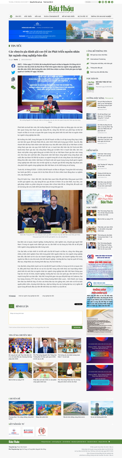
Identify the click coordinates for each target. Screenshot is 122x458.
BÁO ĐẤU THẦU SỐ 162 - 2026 (104, 83)
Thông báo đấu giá (96, 68)
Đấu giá (38, 16)
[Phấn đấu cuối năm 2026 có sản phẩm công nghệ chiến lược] (45, 370)
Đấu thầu (28, 16)
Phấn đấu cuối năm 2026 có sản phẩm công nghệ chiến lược (44, 380)
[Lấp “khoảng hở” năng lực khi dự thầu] (91, 167)
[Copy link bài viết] (13, 79)
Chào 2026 (94, 417)
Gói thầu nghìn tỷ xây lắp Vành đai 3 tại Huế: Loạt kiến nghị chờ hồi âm (105, 139)
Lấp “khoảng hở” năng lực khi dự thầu (105, 165)
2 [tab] (108, 398)
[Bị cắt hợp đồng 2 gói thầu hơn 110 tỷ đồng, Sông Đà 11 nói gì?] (91, 116)
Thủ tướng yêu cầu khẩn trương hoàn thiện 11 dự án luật (69, 356)
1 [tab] (107, 398)
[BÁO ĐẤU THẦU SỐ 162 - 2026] (90, 87)
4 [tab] (111, 398)
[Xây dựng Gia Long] (28, 431)
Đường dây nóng (95, 98)
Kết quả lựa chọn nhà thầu (98, 55)
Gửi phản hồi (110, 98)
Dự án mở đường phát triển (44, 417)
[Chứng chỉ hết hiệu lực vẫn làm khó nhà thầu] (91, 175)
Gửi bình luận (77, 327)
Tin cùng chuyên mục (20, 335)
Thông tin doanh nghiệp (101, 16)
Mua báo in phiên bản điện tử (79, 441)
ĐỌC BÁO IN (92, 78)
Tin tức (18, 16)
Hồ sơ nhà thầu (68, 16)
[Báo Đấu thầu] (14, 441)
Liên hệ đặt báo (66, 441)
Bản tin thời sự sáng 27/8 (16, 380)
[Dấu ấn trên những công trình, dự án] (21, 408)
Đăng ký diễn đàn (103, 441)
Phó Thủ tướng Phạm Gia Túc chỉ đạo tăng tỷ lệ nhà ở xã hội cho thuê (69, 380)
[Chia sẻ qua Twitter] (13, 73)
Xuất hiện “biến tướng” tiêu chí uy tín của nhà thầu (104, 155)
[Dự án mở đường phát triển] (48, 408)
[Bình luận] (13, 86)
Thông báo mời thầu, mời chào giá (101, 63)
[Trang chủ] (11, 16)
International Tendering (97, 59)
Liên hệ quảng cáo (56, 441)
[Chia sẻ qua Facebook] (13, 66)
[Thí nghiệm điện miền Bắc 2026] (14, 431)
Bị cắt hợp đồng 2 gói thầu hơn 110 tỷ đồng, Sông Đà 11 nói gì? (104, 116)
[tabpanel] (21, 409)
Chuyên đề (14, 398)
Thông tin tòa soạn (46, 441)
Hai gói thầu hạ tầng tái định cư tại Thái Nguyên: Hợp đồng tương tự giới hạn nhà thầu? (105, 104)
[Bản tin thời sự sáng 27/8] (20, 370)
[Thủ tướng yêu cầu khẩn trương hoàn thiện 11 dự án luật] (69, 345)
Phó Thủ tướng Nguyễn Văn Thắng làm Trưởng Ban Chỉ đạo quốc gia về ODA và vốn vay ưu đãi (45, 357)
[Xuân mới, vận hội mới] (75, 408)
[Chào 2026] (103, 408)
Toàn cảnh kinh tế (51, 16)
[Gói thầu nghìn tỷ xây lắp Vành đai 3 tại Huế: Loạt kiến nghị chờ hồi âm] (91, 139)
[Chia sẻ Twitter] (106, 2)
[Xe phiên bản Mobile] (109, 2)
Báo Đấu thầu (61, 9)
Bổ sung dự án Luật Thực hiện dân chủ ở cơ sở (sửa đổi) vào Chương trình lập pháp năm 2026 (20, 357)
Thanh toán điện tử (48, 2)
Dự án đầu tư (83, 16)
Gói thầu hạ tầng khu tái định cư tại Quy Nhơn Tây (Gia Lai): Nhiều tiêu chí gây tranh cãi (105, 127)
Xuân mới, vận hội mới (70, 417)
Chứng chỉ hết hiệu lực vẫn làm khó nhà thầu (104, 174)
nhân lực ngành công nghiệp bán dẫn (29, 296)
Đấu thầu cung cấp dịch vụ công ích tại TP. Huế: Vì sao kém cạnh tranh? (105, 184)
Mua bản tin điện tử (92, 441)
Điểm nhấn (92, 150)
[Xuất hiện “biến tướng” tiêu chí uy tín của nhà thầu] (91, 156)
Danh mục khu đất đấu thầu (99, 72)
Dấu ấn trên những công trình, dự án (19, 417)
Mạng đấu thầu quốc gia (36, 2)
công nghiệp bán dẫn (48, 296)
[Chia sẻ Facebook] (103, 2)
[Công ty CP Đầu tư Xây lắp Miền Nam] (42, 431)
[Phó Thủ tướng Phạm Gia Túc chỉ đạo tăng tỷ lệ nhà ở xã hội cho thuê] (69, 370)
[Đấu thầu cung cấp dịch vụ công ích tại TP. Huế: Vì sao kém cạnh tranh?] (91, 184)
